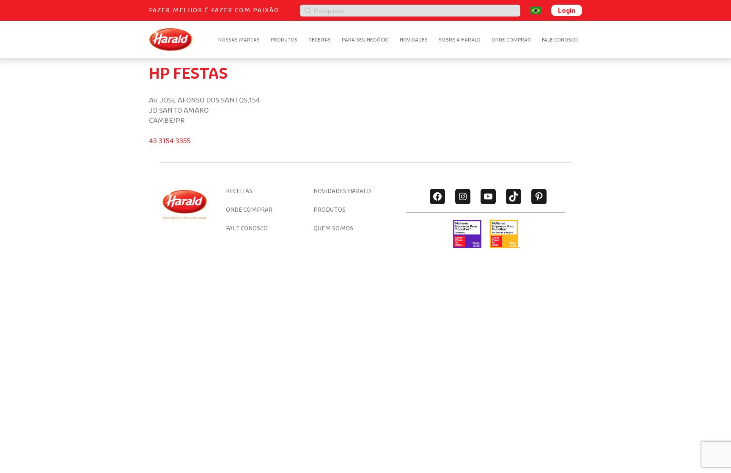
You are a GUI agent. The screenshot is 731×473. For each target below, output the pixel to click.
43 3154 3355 (170, 140)
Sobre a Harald (460, 39)
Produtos (284, 39)
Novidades (414, 39)
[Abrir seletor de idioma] (535, 10)
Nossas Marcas (239, 39)
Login (566, 10)
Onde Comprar (511, 39)
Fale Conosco (560, 39)
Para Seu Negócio (365, 39)
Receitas (319, 39)
